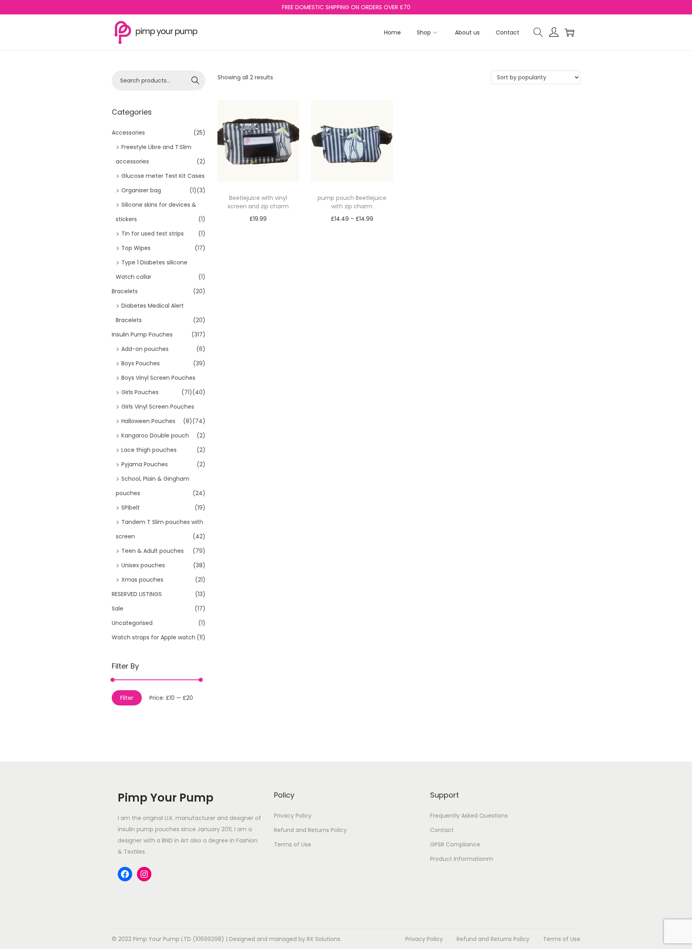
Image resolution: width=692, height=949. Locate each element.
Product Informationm (461, 859)
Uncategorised (132, 623)
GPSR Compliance (455, 844)
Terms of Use (292, 844)
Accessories (128, 133)
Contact (442, 830)
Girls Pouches (140, 392)
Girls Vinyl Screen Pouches (157, 407)
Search (195, 81)
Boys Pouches (140, 363)
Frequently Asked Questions (469, 816)
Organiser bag (141, 190)
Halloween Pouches (148, 421)
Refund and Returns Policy (310, 830)
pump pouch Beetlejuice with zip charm (352, 202)
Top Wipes (136, 248)
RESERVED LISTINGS (137, 594)
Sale (117, 608)
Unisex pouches (143, 565)
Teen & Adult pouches (152, 551)
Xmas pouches (142, 580)
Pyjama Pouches (144, 464)
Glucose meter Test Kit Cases (163, 176)
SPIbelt (130, 508)
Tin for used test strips (152, 234)
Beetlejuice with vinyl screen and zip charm (258, 202)
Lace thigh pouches (149, 450)
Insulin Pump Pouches (142, 334)
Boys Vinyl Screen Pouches (158, 378)
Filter (126, 698)
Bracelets (125, 291)
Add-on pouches (145, 349)
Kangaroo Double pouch (155, 435)
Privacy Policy (293, 816)
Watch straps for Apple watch (153, 637)
